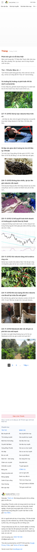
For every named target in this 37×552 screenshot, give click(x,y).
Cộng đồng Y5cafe (7, 448)
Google (32, 543)
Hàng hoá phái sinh (7, 473)
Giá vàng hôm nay (24, 458)
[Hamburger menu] (2, 2)
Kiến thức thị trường (7, 441)
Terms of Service (18, 545)
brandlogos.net (17, 549)
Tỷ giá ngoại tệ (23, 466)
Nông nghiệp (5, 477)
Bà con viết (4, 455)
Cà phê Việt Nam (6, 444)
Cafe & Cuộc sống (6, 480)
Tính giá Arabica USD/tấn (26, 483)
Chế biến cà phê (6, 466)
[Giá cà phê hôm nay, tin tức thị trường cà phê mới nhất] (11, 2)
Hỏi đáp (3, 451)
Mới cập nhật (5, 487)
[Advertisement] (18, 28)
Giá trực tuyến (14, 6)
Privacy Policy (5, 545)
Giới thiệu (33, 2)
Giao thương (5, 484)
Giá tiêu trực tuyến (24, 444)
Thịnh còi (10, 498)
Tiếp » (26, 365)
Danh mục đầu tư (24, 476)
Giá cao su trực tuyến (25, 448)
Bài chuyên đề (5, 433)
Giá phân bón (23, 462)
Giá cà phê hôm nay (25, 433)
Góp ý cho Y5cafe (18, 416)
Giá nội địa (4, 6)
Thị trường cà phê (6, 437)
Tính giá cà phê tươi (25, 487)
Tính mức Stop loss (25, 480)
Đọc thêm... (7, 513)
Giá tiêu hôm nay (26, 6)
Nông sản (4, 469)
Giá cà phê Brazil (24, 455)
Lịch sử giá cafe (24, 473)
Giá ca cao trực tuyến (25, 451)
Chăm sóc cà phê (6, 462)
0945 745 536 (18, 537)
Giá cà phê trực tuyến (25, 437)
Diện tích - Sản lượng (7, 458)
